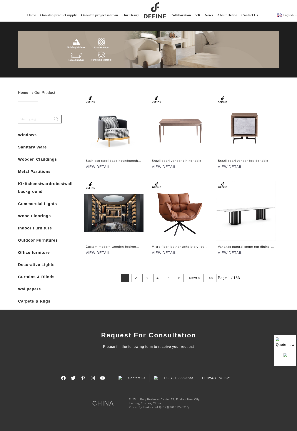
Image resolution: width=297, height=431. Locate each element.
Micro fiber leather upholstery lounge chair (185, 246)
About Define (227, 15)
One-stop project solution (99, 15)
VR (197, 15)
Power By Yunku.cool (143, 407)
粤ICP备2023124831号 (174, 407)
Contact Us (249, 15)
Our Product (44, 92)
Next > (194, 278)
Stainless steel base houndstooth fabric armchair (124, 160)
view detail (98, 167)
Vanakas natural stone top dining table (248, 246)
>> (211, 278)
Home (31, 15)
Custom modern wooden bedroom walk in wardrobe (126, 246)
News (209, 15)
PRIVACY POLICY (216, 378)
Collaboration (180, 15)
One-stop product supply (58, 15)
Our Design (130, 15)
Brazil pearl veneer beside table (243, 160)
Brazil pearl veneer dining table (176, 160)
